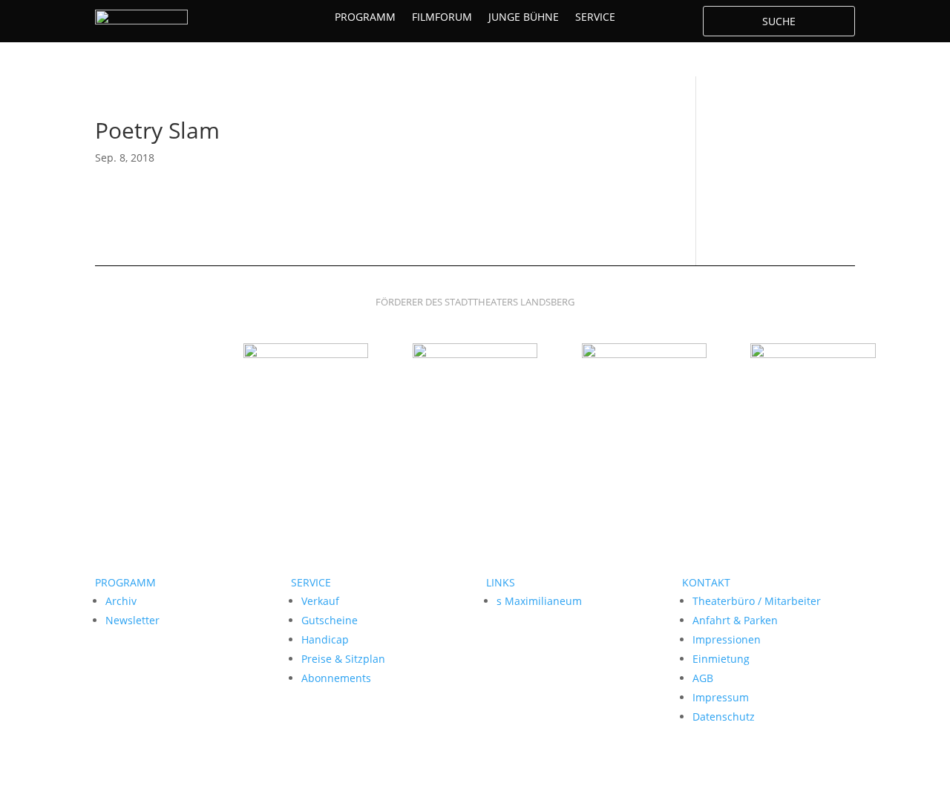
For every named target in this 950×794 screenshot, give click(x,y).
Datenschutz (723, 716)
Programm (365, 18)
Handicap (325, 639)
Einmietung (721, 659)
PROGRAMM (125, 582)
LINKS (500, 582)
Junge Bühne (523, 18)
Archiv (121, 601)
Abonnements (336, 678)
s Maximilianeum (539, 601)
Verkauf (320, 601)
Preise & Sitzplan (343, 659)
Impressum (720, 697)
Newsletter (132, 620)
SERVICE (311, 582)
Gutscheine (329, 620)
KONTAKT (706, 582)
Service (595, 18)
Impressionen (726, 639)
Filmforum (442, 18)
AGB (702, 678)
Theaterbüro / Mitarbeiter (756, 601)
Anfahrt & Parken (735, 620)
